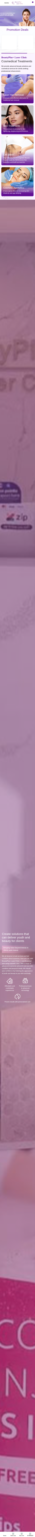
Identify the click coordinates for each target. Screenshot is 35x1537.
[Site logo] (17, 3)
